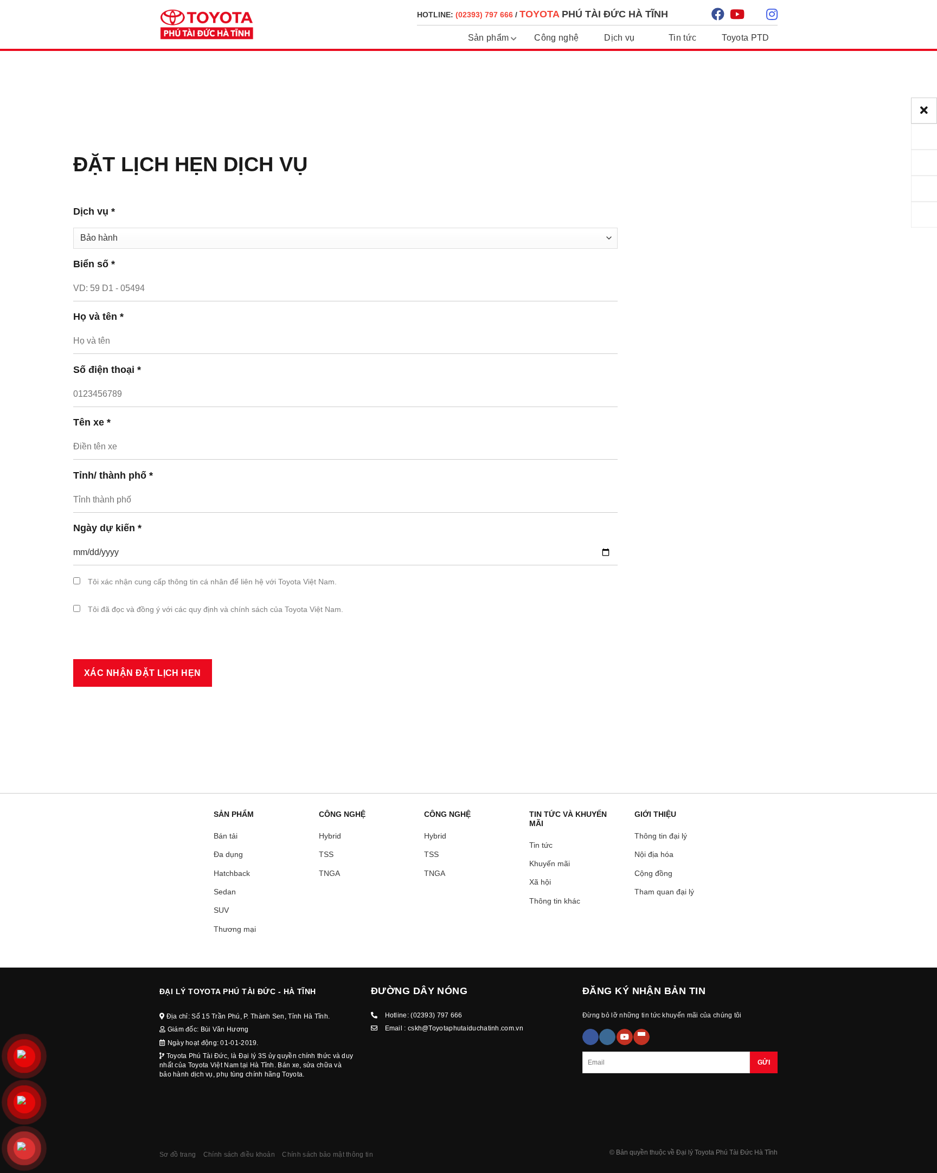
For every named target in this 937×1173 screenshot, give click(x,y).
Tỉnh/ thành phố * (113, 475)
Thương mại (235, 929)
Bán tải (226, 836)
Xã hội (540, 882)
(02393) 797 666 (436, 1015)
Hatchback (232, 873)
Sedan (225, 891)
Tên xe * (92, 422)
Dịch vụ (619, 37)
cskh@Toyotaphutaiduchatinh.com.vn (465, 1028)
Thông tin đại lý (660, 836)
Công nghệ (556, 37)
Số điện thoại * (107, 369)
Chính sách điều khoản (239, 1154)
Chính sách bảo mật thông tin (327, 1154)
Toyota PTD (745, 37)
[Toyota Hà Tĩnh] (206, 24)
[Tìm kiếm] (690, 14)
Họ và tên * (98, 316)
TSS (326, 854)
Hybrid (330, 836)
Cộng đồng (653, 873)
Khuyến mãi (549, 863)
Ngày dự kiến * (107, 528)
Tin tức (682, 37)
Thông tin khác (554, 901)
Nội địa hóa (653, 854)
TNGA (329, 873)
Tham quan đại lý (664, 891)
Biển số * (94, 264)
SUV (221, 910)
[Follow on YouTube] (625, 1037)
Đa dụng (228, 854)
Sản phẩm (488, 37)
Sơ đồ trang (177, 1154)
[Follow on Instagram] (607, 1037)
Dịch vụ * (94, 211)
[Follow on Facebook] (590, 1037)
